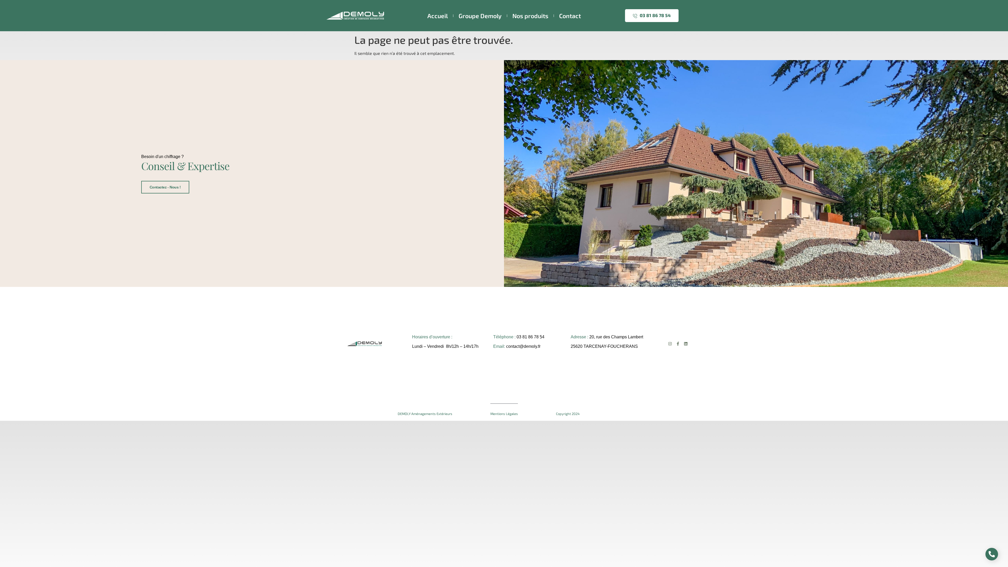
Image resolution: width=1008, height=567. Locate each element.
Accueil (437, 15)
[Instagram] (670, 344)
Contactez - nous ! (165, 187)
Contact (570, 15)
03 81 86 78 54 (655, 15)
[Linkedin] (686, 344)
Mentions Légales (504, 414)
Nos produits (530, 15)
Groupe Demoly (480, 15)
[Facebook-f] (678, 344)
